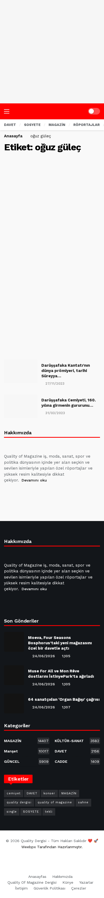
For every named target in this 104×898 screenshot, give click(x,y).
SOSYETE (31, 811)
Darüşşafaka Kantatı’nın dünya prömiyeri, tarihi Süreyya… (65, 371)
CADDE (77, 761)
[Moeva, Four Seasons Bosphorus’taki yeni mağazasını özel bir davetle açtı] (14, 642)
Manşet (26, 751)
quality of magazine (55, 802)
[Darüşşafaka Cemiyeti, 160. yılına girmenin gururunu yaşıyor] (20, 406)
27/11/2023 (55, 384)
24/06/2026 (43, 656)
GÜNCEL (26, 761)
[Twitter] (22, 493)
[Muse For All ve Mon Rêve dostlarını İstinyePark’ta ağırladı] (14, 675)
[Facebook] (9, 493)
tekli (49, 811)
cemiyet (14, 793)
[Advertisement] (52, 51)
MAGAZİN (26, 741)
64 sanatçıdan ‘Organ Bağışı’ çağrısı (63, 699)
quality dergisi (19, 802)
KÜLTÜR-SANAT (77, 741)
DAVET (77, 751)
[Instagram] (47, 493)
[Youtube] (35, 493)
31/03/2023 (55, 413)
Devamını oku (34, 480)
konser (49, 793)
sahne (83, 802)
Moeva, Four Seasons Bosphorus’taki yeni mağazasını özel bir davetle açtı (60, 643)
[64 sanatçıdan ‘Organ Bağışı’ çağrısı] (14, 703)
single (12, 811)
